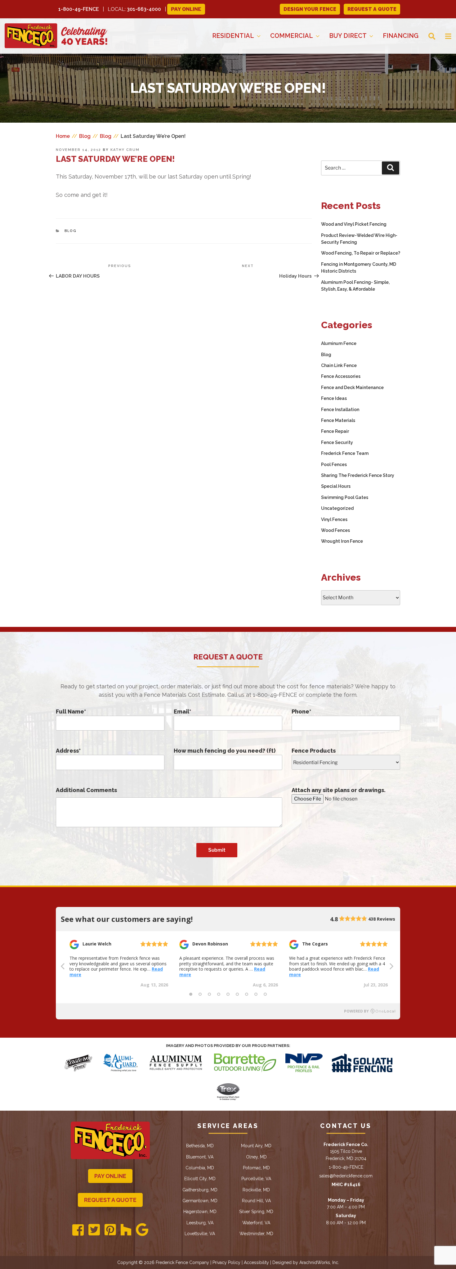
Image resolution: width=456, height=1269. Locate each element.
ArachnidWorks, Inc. (319, 1262)
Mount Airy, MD (256, 1145)
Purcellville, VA (256, 1178)
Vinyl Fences (334, 519)
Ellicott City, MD (200, 1178)
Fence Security (337, 442)
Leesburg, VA (199, 1222)
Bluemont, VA (199, 1156)
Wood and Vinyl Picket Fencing (354, 224)
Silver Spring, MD (256, 1211)
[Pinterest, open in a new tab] (110, 1230)
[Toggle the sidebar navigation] (443, 36)
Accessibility (256, 1262)
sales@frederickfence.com (346, 1175)
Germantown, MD (199, 1200)
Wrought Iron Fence (342, 541)
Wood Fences (335, 530)
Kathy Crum (125, 150)
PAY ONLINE (110, 1176)
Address (68, 750)
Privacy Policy (226, 1262)
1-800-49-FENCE (78, 9)
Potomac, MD (256, 1167)
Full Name (71, 711)
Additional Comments (86, 790)
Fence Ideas (334, 398)
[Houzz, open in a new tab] (126, 1230)
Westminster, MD (256, 1233)
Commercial (291, 35)
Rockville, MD (256, 1189)
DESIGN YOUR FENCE (310, 9)
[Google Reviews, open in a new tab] (142, 1230)
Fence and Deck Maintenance (352, 387)
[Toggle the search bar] (426, 36)
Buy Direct (348, 35)
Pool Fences (334, 464)
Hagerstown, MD (200, 1211)
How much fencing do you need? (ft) (224, 750)
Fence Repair (335, 431)
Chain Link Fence (339, 365)
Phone (301, 711)
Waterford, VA (256, 1222)
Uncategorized (337, 508)
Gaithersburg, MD (199, 1189)
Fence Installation (340, 409)
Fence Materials (338, 420)
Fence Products (314, 750)
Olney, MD (256, 1156)
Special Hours (336, 486)
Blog (71, 231)
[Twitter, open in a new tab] (94, 1230)
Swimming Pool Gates (344, 497)
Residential (233, 35)
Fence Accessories (340, 376)
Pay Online (186, 9)
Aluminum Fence (338, 343)
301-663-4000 (144, 9)
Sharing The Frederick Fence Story (357, 475)
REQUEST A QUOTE (371, 9)
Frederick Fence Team (345, 453)
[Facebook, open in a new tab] (78, 1230)
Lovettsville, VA (200, 1233)
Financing (400, 35)
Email (182, 711)
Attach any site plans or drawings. (339, 790)
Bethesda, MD (200, 1145)
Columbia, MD (200, 1167)
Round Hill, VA (256, 1200)
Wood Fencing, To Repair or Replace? (360, 253)
